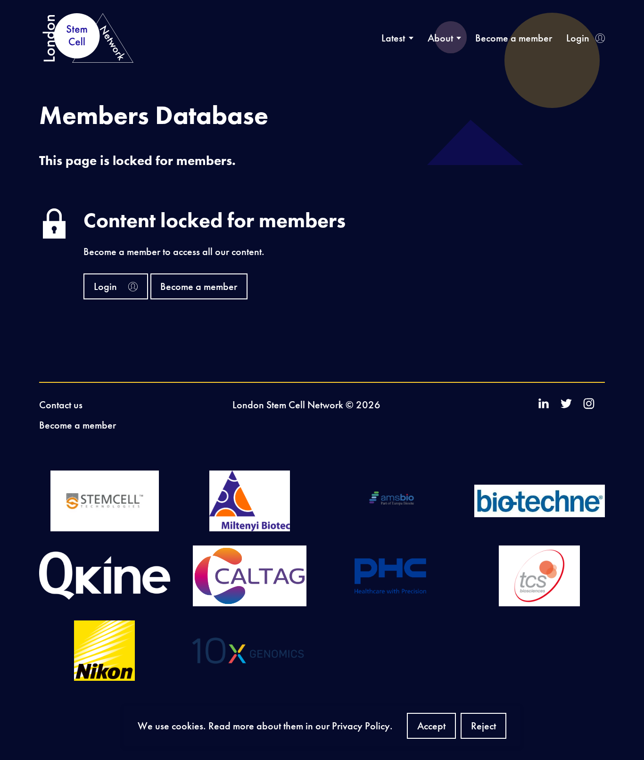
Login (577, 38)
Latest (393, 38)
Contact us (61, 405)
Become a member (513, 38)
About (440, 38)
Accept (431, 729)
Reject (483, 729)
